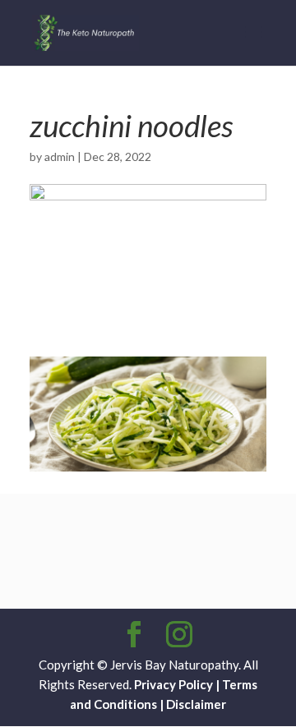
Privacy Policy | (177, 684)
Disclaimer (196, 704)
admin (59, 156)
